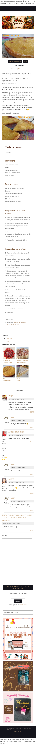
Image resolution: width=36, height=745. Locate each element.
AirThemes (18, 731)
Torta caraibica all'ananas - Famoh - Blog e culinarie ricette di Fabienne (17, 517)
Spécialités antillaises (15, 61)
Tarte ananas (18, 65)
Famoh (14, 69)
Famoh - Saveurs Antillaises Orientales (15, 323)
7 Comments (22, 69)
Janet (10, 396)
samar (11, 479)
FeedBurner (23, 605)
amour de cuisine (16, 432)
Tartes (25, 61)
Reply (32, 413)
